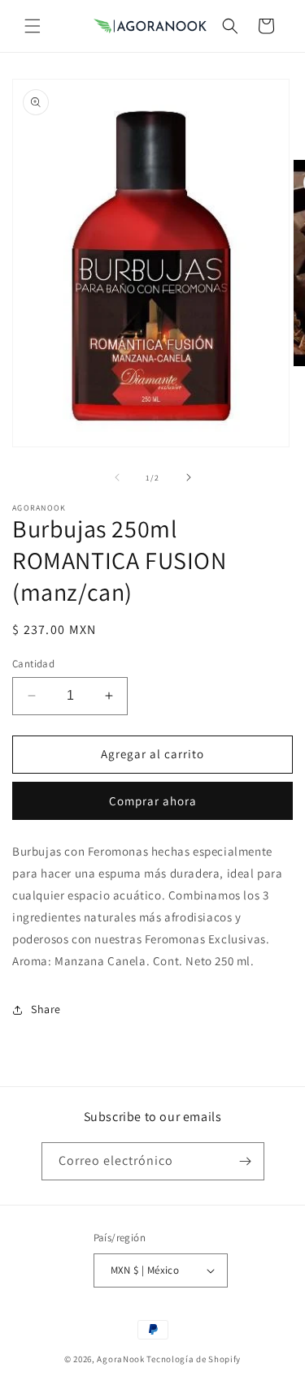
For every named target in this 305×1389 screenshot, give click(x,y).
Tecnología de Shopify (193, 1359)
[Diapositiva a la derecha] (189, 477)
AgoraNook (120, 1359)
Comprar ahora (153, 801)
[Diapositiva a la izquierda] (117, 477)
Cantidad (33, 664)
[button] (32, 26)
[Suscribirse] (246, 1161)
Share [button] (46, 1009)
